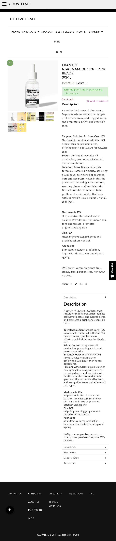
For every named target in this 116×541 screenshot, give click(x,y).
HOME (16, 31)
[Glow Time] (23, 18)
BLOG (31, 518)
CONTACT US (14, 493)
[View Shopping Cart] (61, 52)
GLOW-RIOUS (55, 493)
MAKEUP (47, 31)
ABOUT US (33, 502)
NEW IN (81, 31)
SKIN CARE (29, 31)
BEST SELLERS (64, 31)
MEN (57, 41)
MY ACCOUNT (35, 510)
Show (112, 270)
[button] (97, 102)
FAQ (92, 493)
